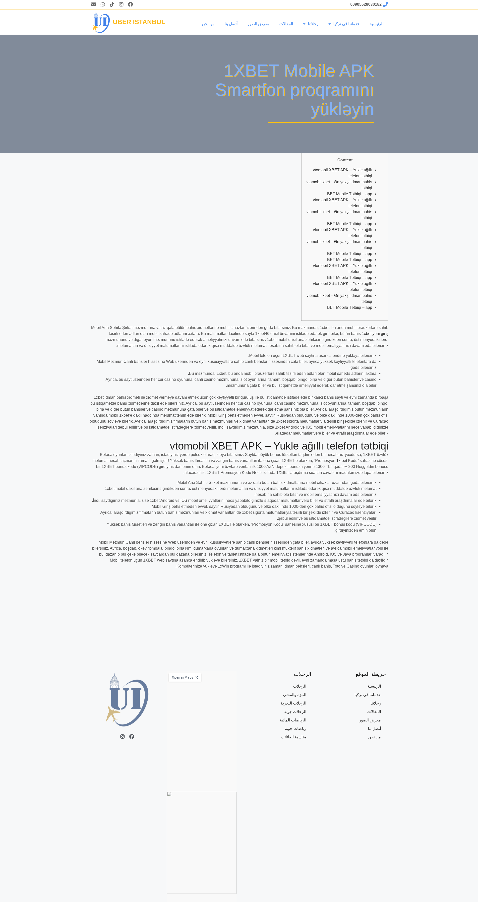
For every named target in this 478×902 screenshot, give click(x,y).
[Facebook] (130, 4)
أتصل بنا (231, 24)
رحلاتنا (313, 24)
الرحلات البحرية (293, 703)
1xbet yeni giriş (375, 333)
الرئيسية (376, 24)
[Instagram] (121, 4)
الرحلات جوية (295, 711)
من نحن (208, 24)
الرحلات (299, 686)
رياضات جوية (295, 728)
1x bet (341, 460)
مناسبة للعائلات (293, 737)
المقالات (286, 24)
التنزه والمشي (294, 695)
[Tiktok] (112, 4)
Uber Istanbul (139, 21)
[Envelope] (93, 4)
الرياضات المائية (293, 720)
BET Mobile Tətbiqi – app (349, 194)
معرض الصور (258, 24)
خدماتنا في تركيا (346, 24)
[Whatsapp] (102, 4)
